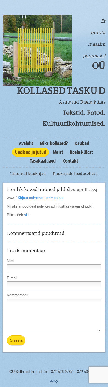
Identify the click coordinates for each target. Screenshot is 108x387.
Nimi (10, 261)
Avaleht (26, 143)
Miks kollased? (54, 143)
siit (26, 215)
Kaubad (81, 143)
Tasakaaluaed (43, 161)
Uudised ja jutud (30, 152)
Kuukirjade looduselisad (75, 173)
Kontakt (70, 161)
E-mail (12, 278)
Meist (58, 152)
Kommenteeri (17, 295)
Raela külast (81, 152)
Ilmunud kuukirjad (28, 173)
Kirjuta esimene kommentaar (41, 198)
